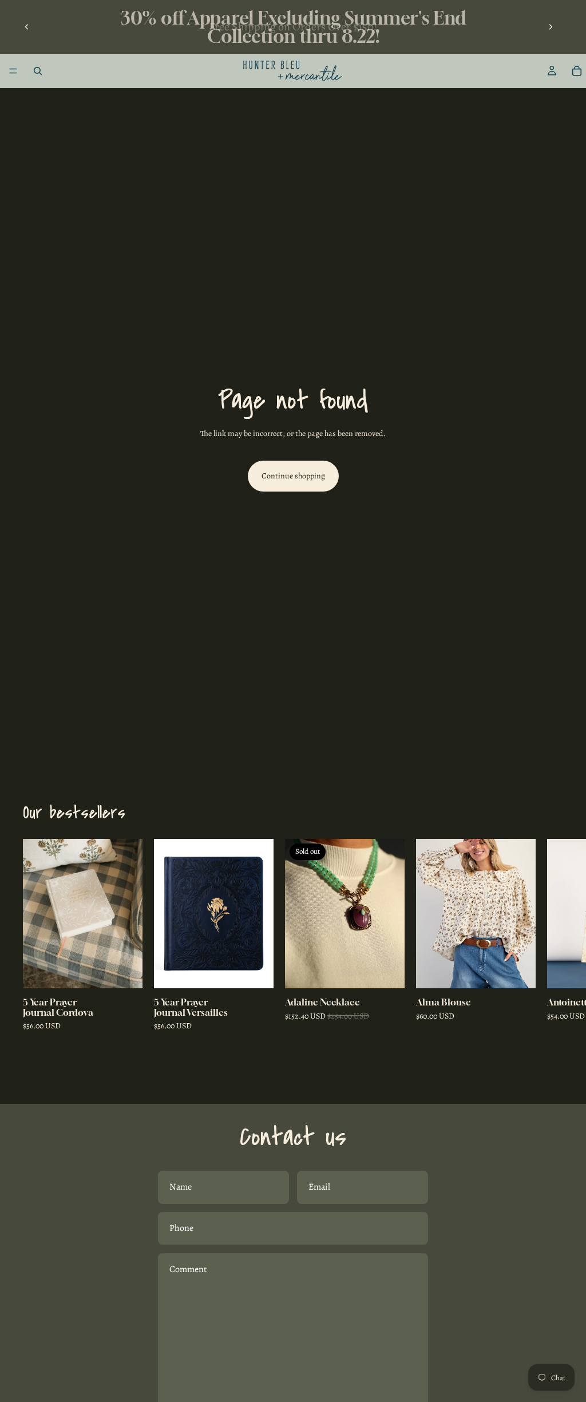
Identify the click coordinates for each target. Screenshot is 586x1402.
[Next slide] (550, 26)
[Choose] (518, 971)
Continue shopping (293, 475)
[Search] (37, 71)
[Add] (124, 971)
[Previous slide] (26, 26)
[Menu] (13, 71)
